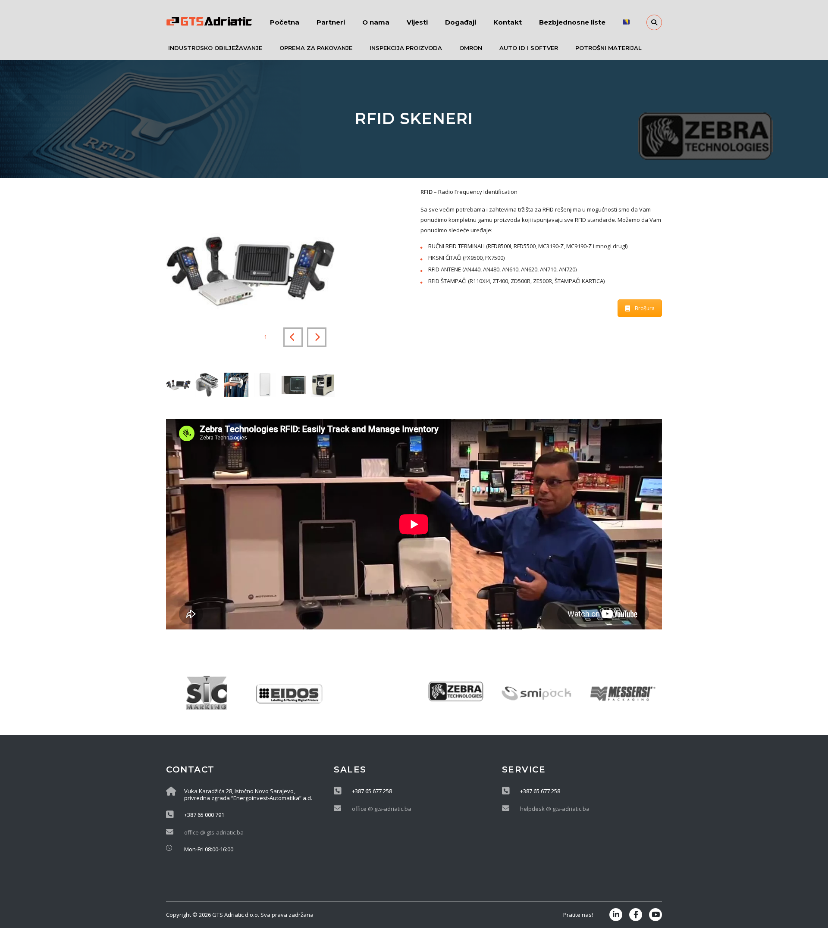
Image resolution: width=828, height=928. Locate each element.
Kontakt (507, 22)
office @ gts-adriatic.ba (214, 832)
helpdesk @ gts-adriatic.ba (555, 809)
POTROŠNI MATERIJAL (608, 47)
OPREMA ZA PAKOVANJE (315, 47)
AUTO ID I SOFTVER (528, 47)
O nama (375, 22)
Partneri (331, 22)
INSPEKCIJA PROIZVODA (406, 47)
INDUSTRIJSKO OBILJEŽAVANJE (215, 47)
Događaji (460, 22)
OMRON (470, 47)
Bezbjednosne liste (572, 22)
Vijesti (417, 22)
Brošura (645, 308)
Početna (284, 22)
